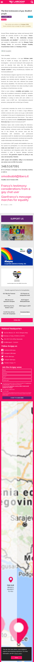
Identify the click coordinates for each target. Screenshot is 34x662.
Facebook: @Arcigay (9, 350)
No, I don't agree (5, 391)
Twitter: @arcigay (9, 356)
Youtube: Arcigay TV (9, 363)
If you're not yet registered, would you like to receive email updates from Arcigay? (15, 386)
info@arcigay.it (8, 342)
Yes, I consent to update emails (8, 389)
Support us (17, 218)
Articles (4, 19)
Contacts (15, 342)
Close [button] (16, 657)
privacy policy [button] (18, 653)
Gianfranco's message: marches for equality (16, 198)
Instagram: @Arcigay (10, 353)
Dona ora (17, 320)
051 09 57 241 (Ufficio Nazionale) (13, 339)
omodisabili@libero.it (15, 176)
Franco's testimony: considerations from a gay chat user (15, 189)
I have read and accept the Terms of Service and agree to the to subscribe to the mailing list (16, 384)
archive (30, 16)
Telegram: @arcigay (9, 359)
